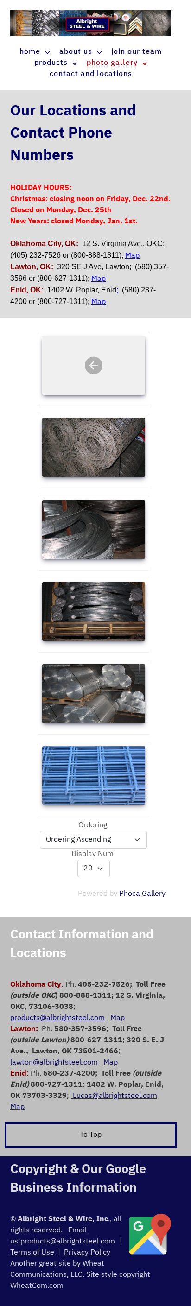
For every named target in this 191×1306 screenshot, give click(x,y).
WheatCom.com (37, 1286)
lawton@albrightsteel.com (55, 1062)
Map (117, 1018)
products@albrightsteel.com (67, 1241)
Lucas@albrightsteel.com (115, 1096)
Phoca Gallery (142, 894)
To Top (91, 1135)
